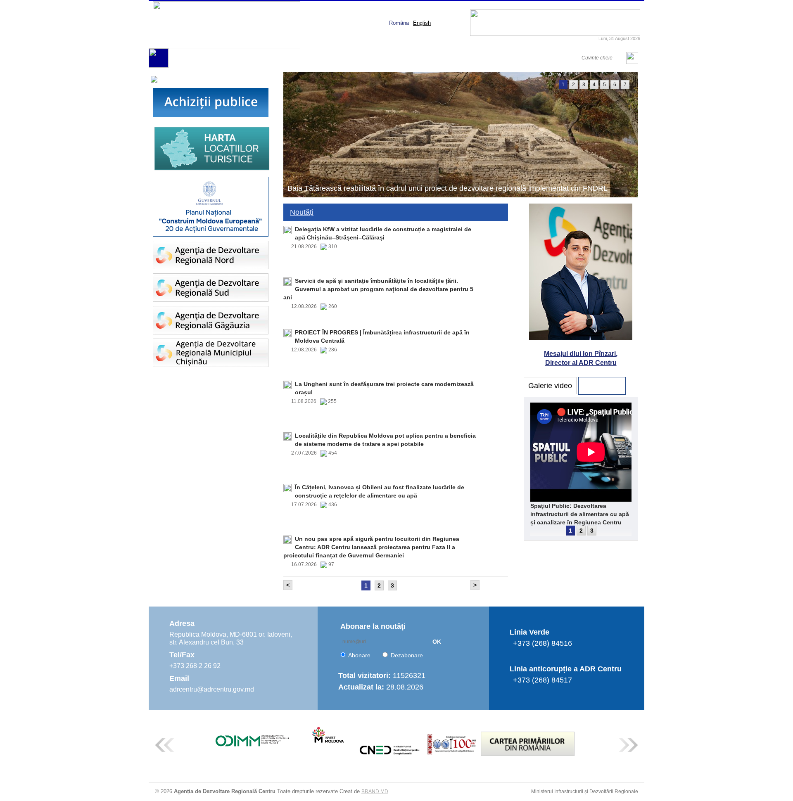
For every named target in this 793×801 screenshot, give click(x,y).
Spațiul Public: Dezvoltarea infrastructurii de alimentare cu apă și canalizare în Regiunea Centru (579, 514)
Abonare (359, 655)
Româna (399, 23)
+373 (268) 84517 (542, 680)
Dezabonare (407, 655)
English (422, 23)
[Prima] (159, 66)
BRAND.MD (374, 791)
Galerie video (550, 386)
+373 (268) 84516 (542, 643)
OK (436, 641)
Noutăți (301, 212)
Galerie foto (602, 386)
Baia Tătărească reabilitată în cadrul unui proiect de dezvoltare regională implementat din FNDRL (447, 188)
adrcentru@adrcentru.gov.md (211, 689)
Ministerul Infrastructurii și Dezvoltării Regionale (584, 791)
